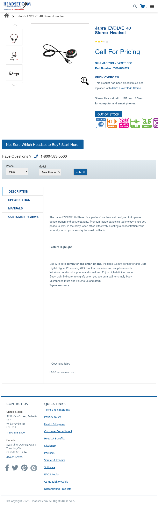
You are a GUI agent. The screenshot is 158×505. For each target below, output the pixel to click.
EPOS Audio (51, 474)
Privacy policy (52, 416)
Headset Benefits (54, 438)
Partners (49, 452)
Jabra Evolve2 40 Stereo (126, 88)
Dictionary (50, 445)
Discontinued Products (57, 488)
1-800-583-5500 (15, 432)
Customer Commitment (58, 431)
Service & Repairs (54, 460)
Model (42, 166)
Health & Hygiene (54, 424)
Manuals (15, 208)
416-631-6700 (14, 457)
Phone (10, 166)
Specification (19, 200)
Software (49, 467)
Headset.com (39, 501)
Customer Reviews (23, 217)
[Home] (17, 6)
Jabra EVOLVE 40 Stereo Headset (42, 16)
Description (18, 191)
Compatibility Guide (56, 481)
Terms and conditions (57, 409)
